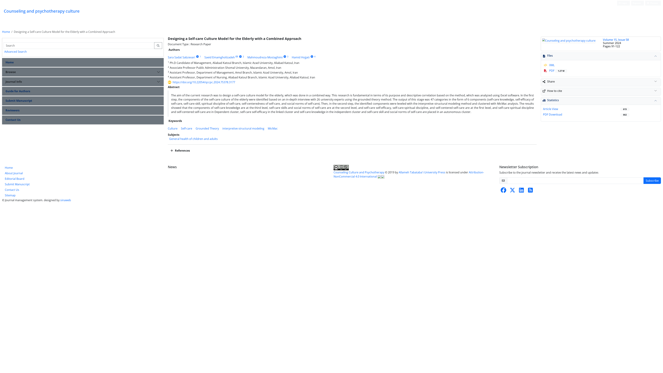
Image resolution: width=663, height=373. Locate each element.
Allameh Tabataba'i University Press (422, 172)
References (182, 150)
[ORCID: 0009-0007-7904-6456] (197, 56)
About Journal (14, 173)
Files (550, 56)
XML (552, 65)
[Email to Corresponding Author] (237, 56)
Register (637, 3)
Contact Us (13, 120)
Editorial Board (14, 179)
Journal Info (14, 82)
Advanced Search (15, 52)
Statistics (553, 100)
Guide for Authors (18, 91)
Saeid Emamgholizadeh (219, 57)
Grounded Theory (207, 128)
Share (551, 81)
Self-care (186, 128)
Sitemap (10, 195)
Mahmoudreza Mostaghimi (265, 57)
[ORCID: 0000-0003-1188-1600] (285, 56)
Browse (11, 72)
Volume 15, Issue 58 (616, 40)
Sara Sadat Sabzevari (181, 57)
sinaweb (65, 200)
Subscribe (652, 181)
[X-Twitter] (512, 191)
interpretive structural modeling (243, 128)
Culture (172, 128)
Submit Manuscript (19, 101)
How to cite (554, 91)
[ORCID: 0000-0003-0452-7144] (240, 56)
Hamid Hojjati (301, 57)
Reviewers (13, 110)
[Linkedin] (521, 191)
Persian (654, 3)
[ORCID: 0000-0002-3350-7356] (312, 56)
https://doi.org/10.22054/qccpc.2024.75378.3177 (204, 82)
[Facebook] (503, 191)
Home (6, 32)
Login (624, 3)
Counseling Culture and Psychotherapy (359, 172)
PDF (556, 71)
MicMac (273, 128)
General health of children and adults (193, 139)
